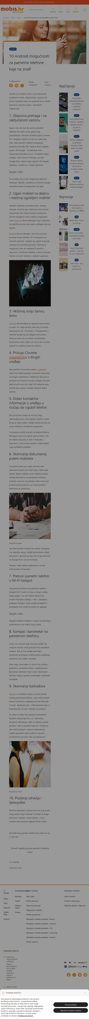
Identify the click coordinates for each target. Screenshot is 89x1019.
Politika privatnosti (25, 1016)
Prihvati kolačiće (71, 1005)
